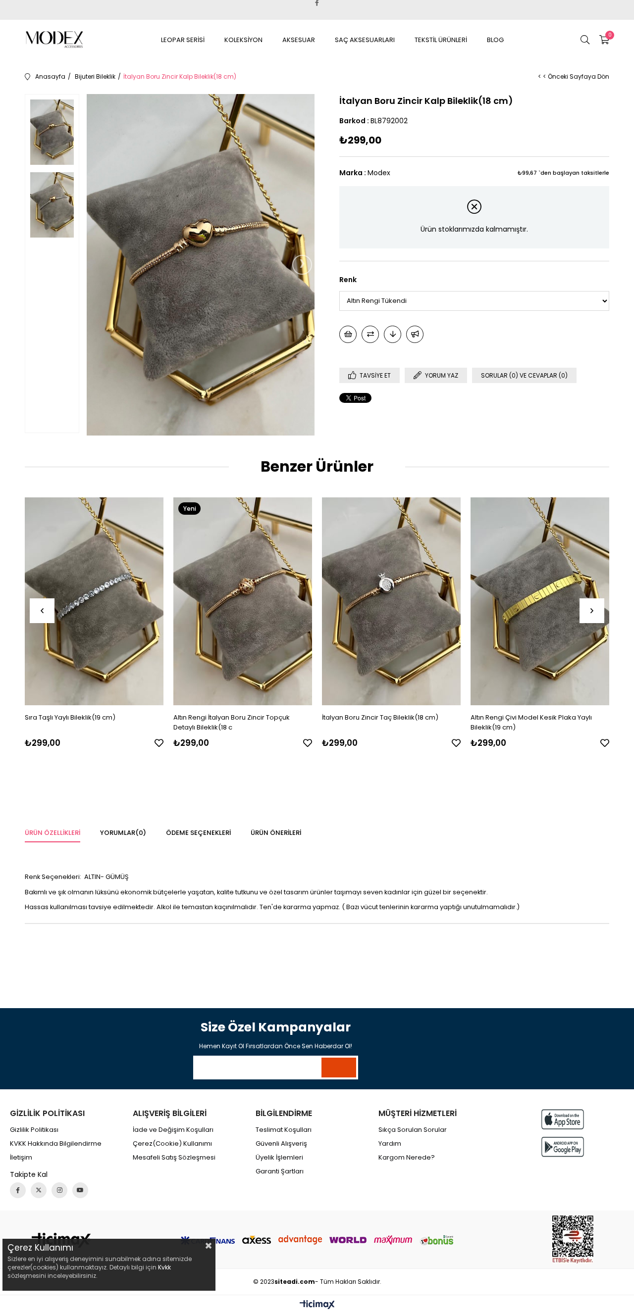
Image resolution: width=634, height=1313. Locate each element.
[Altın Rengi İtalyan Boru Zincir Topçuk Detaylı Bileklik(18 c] (242, 601)
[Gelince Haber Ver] (414, 334)
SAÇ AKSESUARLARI (365, 40)
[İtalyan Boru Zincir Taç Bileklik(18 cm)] (391, 601)
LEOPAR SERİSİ (183, 40)
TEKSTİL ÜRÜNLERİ (441, 40)
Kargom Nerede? (406, 1157)
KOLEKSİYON (243, 40)
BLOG (495, 40)
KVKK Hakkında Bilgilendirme (56, 1143)
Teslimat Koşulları (284, 1129)
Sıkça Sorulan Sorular (412, 1129)
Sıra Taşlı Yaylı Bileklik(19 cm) (70, 717)
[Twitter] (39, 1190)
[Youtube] (80, 1190)
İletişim (21, 1157)
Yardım (389, 1143)
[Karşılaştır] (370, 334)
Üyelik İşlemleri (279, 1157)
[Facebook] (18, 1190)
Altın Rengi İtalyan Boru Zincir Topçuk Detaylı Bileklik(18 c (231, 722)
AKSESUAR (298, 40)
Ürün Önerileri (276, 832)
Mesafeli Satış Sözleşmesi (174, 1157)
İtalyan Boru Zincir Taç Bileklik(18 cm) (380, 717)
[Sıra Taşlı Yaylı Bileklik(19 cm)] (94, 601)
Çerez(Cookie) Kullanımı (172, 1143)
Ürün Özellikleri (52, 832)
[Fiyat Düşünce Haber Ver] (392, 334)
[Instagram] (59, 1190)
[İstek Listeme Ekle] (348, 334)
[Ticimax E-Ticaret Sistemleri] (317, 1305)
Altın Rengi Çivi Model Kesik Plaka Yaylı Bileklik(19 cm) (531, 722)
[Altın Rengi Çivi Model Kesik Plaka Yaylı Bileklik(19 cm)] (540, 601)
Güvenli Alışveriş (281, 1143)
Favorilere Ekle (159, 742)
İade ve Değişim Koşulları (173, 1129)
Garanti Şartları (280, 1171)
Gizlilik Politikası (34, 1129)
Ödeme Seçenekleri (198, 832)
